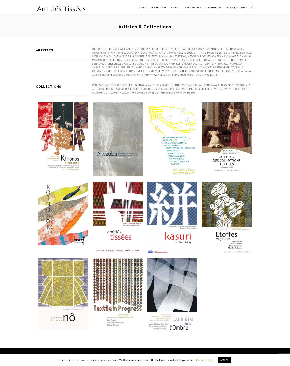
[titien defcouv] (227, 141)
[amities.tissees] (118, 222)
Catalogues (214, 7)
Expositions (159, 7)
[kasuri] (172, 222)
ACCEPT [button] (224, 360)
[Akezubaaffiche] (118, 143)
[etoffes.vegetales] (227, 222)
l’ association (192, 7)
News (174, 7)
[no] (63, 297)
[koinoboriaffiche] (63, 216)
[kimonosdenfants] (63, 141)
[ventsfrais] (172, 144)
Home (143, 7)
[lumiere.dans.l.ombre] (172, 300)
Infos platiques (236, 7)
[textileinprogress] (118, 297)
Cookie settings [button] (204, 360)
